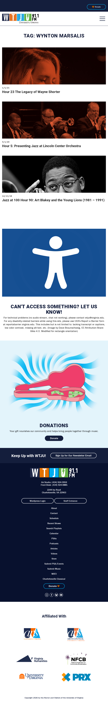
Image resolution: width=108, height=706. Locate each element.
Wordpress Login (38, 500)
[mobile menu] (102, 18)
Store (54, 558)
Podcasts (54, 543)
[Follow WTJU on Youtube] (61, 595)
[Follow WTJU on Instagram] (47, 595)
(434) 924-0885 (59, 484)
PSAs (54, 538)
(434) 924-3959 (59, 482)
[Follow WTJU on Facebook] (52, 595)
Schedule (54, 518)
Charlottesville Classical (54, 578)
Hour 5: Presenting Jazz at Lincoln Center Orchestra (41, 146)
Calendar (54, 533)
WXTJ (54, 573)
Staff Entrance (70, 500)
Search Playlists (54, 528)
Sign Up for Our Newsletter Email (73, 455)
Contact (54, 513)
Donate (98, 7)
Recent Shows (54, 523)
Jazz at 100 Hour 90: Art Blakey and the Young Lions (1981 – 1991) (53, 200)
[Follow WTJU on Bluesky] (56, 595)
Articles (54, 548)
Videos (54, 553)
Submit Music (54, 568)
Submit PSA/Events (54, 563)
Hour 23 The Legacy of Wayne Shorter (31, 91)
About (54, 508)
